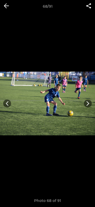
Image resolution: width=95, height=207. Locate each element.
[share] (89, 6)
